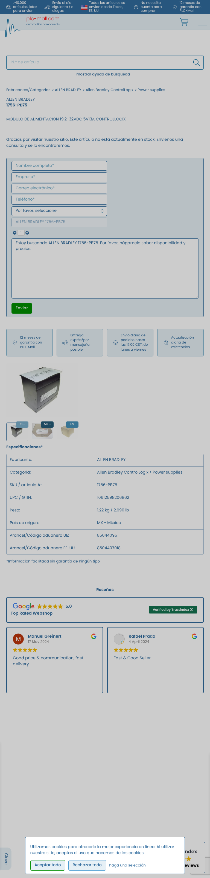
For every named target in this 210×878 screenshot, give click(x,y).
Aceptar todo (47, 865)
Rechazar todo (86, 865)
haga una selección (127, 865)
